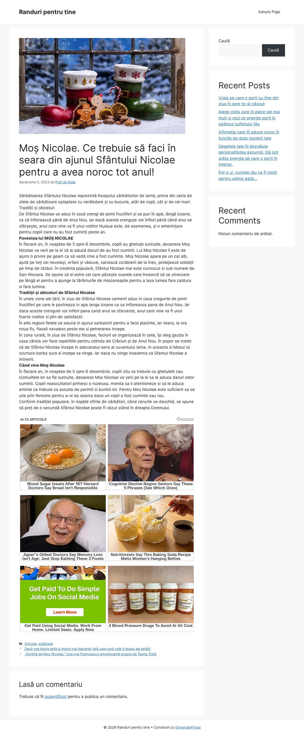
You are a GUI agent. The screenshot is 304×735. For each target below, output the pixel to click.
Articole (30, 644)
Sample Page (269, 11)
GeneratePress (188, 727)
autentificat (55, 696)
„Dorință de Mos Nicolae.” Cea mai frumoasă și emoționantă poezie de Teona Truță (90, 654)
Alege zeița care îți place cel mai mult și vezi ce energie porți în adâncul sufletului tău (249, 117)
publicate (45, 644)
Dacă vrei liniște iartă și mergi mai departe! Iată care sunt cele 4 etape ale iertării (87, 649)
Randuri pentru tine (47, 11)
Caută (224, 40)
